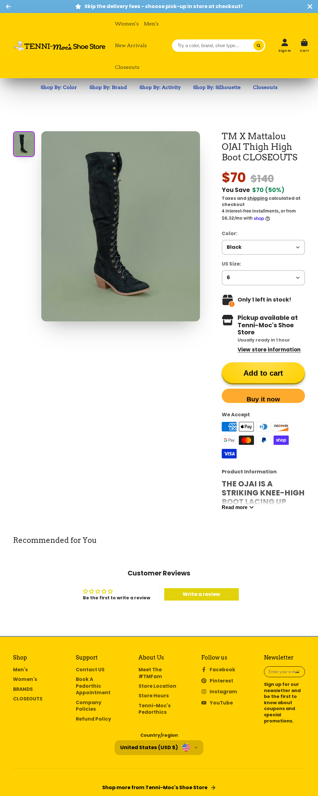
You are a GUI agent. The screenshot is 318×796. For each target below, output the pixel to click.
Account (284, 45)
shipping (257, 198)
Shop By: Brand (108, 87)
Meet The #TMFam (150, 673)
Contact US (90, 669)
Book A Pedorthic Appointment (93, 686)
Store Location (157, 686)
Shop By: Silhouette (217, 87)
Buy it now (263, 399)
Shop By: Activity (160, 87)
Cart (304, 45)
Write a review (201, 594)
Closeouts (127, 67)
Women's (127, 24)
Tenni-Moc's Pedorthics (155, 709)
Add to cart (263, 373)
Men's (151, 24)
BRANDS (23, 689)
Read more (235, 507)
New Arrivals (131, 45)
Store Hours (154, 695)
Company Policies (89, 706)
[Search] (258, 45)
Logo (59, 46)
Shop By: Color (59, 87)
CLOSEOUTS (28, 698)
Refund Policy (93, 719)
